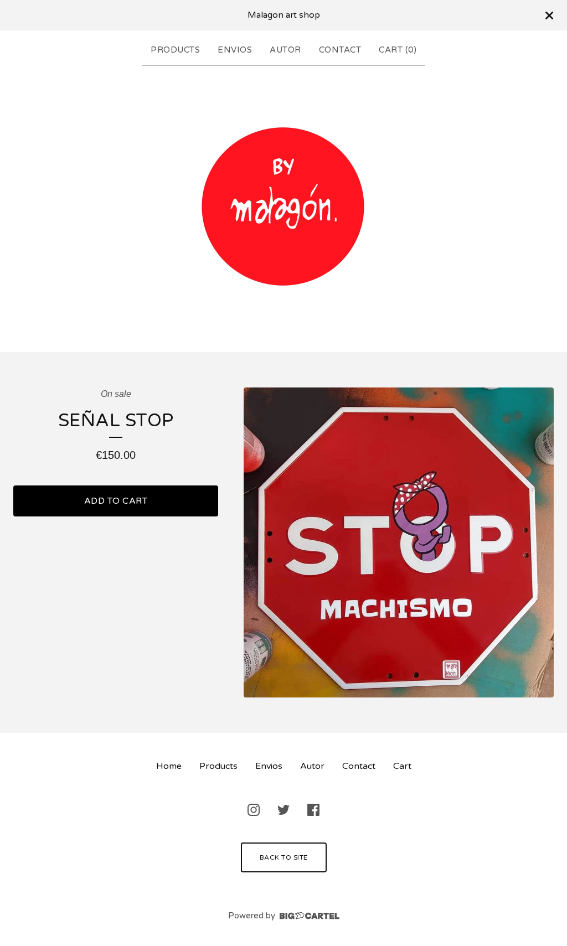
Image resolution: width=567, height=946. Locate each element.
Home (169, 766)
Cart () (397, 50)
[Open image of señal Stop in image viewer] (399, 542)
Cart (402, 766)
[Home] (283, 206)
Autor (285, 50)
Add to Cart (116, 500)
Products (175, 50)
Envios (235, 50)
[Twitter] (283, 809)
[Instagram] (254, 809)
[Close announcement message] (549, 15)
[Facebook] (313, 809)
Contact (340, 50)
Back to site (284, 857)
